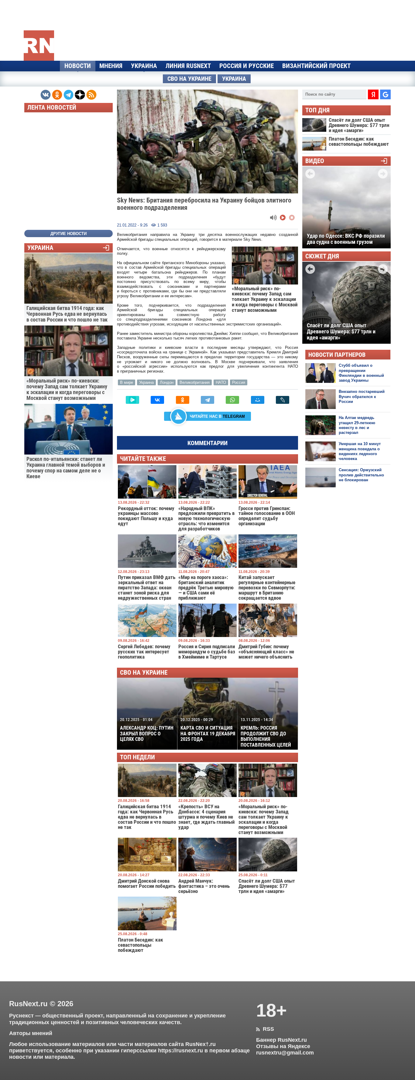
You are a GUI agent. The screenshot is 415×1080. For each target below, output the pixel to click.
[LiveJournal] (282, 400)
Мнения (110, 66)
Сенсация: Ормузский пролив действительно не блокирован (361, 475)
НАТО (221, 382)
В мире (126, 382)
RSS (265, 1029)
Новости (77, 66)
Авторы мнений (30, 1033)
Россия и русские (246, 66)
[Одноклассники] (182, 400)
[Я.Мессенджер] (132, 400)
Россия (238, 382)
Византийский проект (316, 66)
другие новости (68, 233)
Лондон (166, 382)
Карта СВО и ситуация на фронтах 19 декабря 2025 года (207, 729)
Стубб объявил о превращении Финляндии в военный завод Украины (361, 373)
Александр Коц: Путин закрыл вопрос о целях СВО (146, 729)
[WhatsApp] (232, 400)
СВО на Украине (189, 78)
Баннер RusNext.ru (281, 1040)
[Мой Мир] (257, 400)
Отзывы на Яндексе (283, 1046)
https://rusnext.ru (180, 1051)
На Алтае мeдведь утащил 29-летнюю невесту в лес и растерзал (357, 425)
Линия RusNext (188, 66)
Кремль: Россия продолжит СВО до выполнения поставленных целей (266, 732)
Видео (314, 161)
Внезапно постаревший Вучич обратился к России (362, 396)
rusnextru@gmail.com (285, 1053)
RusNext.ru (28, 1004)
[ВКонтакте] (157, 400)
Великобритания (195, 382)
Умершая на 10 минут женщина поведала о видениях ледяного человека (360, 451)
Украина (144, 66)
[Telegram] (207, 400)
